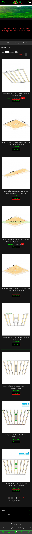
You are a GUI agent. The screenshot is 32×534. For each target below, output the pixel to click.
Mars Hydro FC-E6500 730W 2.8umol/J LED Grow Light (16, 94)
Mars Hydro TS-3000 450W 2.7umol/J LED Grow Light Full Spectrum (16, 289)
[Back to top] (9, 532)
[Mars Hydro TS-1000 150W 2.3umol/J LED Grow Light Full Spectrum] (16, 124)
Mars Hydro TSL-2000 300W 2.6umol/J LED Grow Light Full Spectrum (16, 192)
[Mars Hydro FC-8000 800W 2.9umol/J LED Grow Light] (16, 417)
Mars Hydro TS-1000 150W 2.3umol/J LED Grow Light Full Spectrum (16, 143)
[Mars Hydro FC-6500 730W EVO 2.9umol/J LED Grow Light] (16, 465)
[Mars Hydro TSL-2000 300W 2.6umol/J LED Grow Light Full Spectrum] (16, 173)
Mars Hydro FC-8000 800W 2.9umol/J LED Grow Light (16, 436)
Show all (21, 54)
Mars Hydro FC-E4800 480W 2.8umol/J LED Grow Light (16, 338)
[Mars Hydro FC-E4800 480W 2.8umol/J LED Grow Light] (16, 319)
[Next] (28, 54)
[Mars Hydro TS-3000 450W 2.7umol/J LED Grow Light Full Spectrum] (16, 270)
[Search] (21, 532)
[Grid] (16, 52)
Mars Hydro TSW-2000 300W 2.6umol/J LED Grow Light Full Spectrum (16, 241)
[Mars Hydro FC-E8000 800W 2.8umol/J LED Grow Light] (16, 368)
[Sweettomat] (18, 2)
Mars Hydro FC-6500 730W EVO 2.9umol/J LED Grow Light (16, 484)
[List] (17, 52)
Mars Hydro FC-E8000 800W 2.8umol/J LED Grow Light (16, 387)
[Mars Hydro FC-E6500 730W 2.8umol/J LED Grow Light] (16, 75)
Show (3, 52)
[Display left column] (2, 532)
